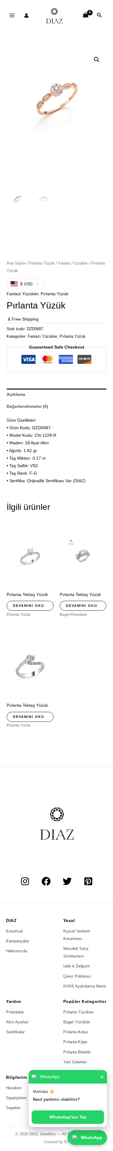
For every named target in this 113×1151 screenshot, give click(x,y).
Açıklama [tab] (16, 394)
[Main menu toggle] (12, 15)
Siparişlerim (16, 1098)
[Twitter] (67, 881)
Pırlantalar (15, 1012)
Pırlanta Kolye (75, 1032)
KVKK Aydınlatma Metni (84, 986)
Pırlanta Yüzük (42, 263)
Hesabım (14, 1088)
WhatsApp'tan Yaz (67, 1117)
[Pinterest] (88, 881)
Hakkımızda (16, 951)
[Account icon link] (26, 15)
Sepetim (13, 1108)
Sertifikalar (15, 1032)
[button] (99, 15)
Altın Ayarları (17, 1022)
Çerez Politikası (77, 976)
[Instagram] (25, 881)
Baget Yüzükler (76, 1022)
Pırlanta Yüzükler (78, 1012)
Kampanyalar (17, 941)
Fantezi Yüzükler (73, 263)
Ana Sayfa (16, 263)
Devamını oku (28, 605)
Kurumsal (14, 931)
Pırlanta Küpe (75, 1042)
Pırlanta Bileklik (77, 1052)
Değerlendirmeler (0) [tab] (27, 406)
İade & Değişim (76, 966)
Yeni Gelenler (74, 1062)
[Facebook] (46, 881)
